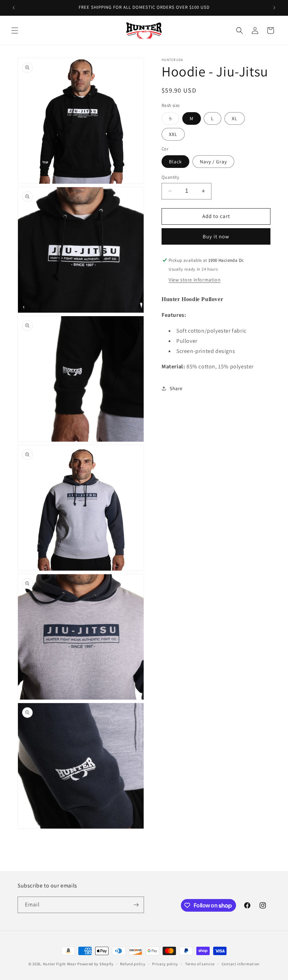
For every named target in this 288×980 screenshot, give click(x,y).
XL (234, 118)
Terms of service (200, 963)
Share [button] (176, 388)
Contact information (241, 963)
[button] (14, 30)
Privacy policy (165, 963)
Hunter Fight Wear (60, 963)
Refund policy (132, 963)
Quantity (170, 177)
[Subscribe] (136, 905)
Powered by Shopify (95, 963)
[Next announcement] (274, 7)
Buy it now (216, 236)
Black (175, 161)
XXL (173, 134)
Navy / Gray (213, 161)
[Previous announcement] (13, 7)
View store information (195, 280)
